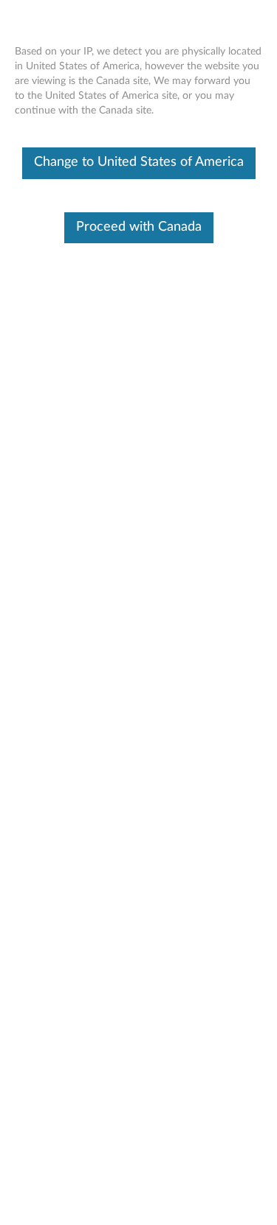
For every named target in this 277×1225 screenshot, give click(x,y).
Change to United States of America (139, 162)
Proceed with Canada (139, 227)
